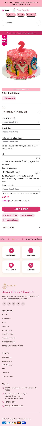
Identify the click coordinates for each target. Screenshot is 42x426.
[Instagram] (9, 304)
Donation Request (8, 342)
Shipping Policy (7, 334)
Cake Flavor (7, 118)
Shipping (5, 201)
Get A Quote (31, 15)
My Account (11, 15)
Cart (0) (20, 15)
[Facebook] (4, 304)
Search (4, 315)
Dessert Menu (7, 361)
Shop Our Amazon (8, 338)
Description (8, 227)
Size (3, 107)
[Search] (36, 23)
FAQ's (4, 323)
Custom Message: (9, 168)
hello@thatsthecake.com (14, 406)
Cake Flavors (6, 357)
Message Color (8, 185)
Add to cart (21, 209)
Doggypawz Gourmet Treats (12, 346)
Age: (3, 153)
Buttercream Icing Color (12, 138)
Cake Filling (6, 128)
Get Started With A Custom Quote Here (22, 33)
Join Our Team (7, 376)
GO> (28, 4)
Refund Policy (7, 330)
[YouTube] (23, 304)
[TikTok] (18, 304)
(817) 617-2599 (10, 402)
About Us (5, 326)
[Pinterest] (13, 304)
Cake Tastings (7, 365)
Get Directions (7, 319)
